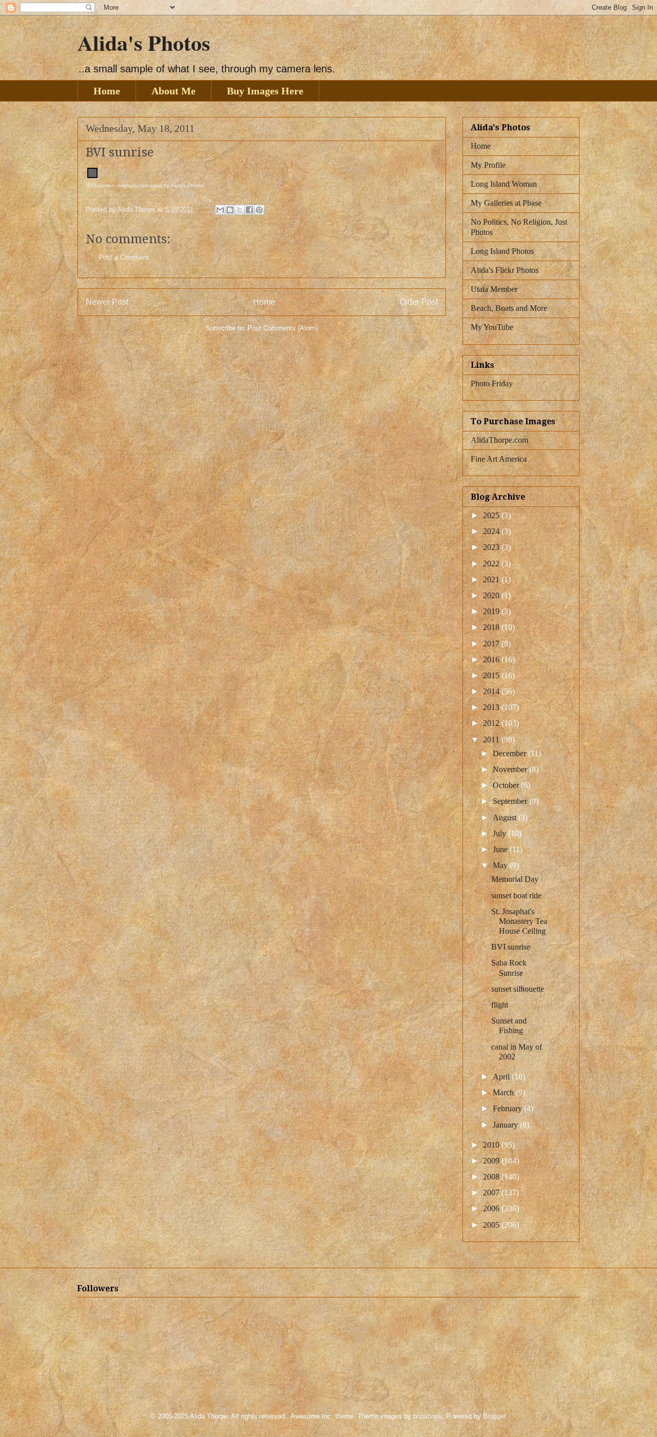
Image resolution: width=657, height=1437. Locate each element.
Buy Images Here (265, 90)
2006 (492, 1208)
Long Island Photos (502, 251)
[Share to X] (240, 210)
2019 (492, 611)
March (504, 1092)
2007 (492, 1192)
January (506, 1124)
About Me (173, 90)
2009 (492, 1160)
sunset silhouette (517, 989)
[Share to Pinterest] (259, 210)
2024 (492, 531)
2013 (492, 707)
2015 (492, 675)
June (501, 849)
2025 (492, 515)
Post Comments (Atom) (282, 328)
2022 (492, 563)
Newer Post (107, 302)
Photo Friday (492, 383)
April (502, 1076)
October (507, 785)
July (500, 833)
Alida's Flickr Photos (504, 270)
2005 (492, 1225)
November (511, 769)
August (505, 817)
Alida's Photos (144, 42)
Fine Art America (499, 459)
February (508, 1108)
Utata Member (494, 289)
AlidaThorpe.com (499, 440)
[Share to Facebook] (249, 210)
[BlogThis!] (230, 210)
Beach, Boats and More (509, 308)
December (510, 753)
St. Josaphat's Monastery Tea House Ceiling (519, 921)
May (501, 865)
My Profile (488, 165)
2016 (492, 659)
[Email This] (220, 210)
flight (499, 1004)
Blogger (494, 1416)
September (511, 801)
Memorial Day (514, 879)
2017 (492, 643)
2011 (492, 739)
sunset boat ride (516, 895)
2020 (492, 595)
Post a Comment (124, 257)
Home (106, 90)
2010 (492, 1144)
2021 (492, 579)
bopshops (427, 1416)
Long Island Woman (504, 184)
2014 (492, 691)
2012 (492, 723)
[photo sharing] (92, 176)
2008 (492, 1176)
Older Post (418, 302)
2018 (492, 627)
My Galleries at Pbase (506, 203)
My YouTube (492, 327)
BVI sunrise (100, 185)
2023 (492, 547)
